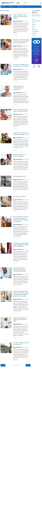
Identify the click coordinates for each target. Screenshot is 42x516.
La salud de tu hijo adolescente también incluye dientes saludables (21, 244)
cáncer (33, 19)
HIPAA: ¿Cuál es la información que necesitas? (18, 87)
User (40, 2)
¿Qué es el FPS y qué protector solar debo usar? (20, 110)
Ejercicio (33, 22)
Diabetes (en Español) (36, 20)
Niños (33, 27)
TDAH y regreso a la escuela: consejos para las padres (20, 16)
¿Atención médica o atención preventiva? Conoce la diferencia (19, 269)
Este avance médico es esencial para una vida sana (21, 65)
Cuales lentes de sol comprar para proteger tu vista (21, 133)
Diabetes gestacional (19, 176)
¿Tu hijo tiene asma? (19, 196)
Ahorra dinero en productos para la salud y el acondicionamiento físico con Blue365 (21, 219)
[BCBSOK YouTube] (39, 66)
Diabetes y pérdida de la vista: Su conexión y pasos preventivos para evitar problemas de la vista (21, 293)
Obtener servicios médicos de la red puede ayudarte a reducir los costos (21, 41)
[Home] (11, 3)
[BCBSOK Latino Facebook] (34, 66)
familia (33, 26)
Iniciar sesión (36, 60)
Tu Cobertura (34, 33)
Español (33, 24)
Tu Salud (33, 34)
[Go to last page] (19, 365)
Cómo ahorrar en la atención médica (19, 155)
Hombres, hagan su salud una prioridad (21, 343)
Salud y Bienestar (35, 31)
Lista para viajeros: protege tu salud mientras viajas (20, 319)
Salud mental (34, 29)
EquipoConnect (19, 21)
